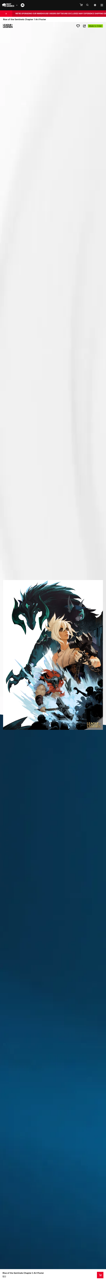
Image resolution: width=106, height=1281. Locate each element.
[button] (82, 4)
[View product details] (100, 1275)
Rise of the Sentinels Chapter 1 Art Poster (23, 1273)
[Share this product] (84, 26)
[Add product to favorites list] (78, 26)
